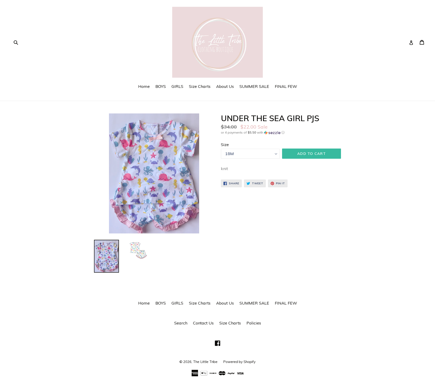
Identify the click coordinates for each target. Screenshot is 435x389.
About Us (225, 86)
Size (225, 144)
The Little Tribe (205, 362)
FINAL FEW (286, 86)
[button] (281, 132)
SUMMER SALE (254, 86)
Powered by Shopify (239, 362)
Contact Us (203, 323)
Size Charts (199, 86)
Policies (253, 323)
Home (144, 86)
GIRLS (177, 86)
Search (180, 323)
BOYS (160, 86)
